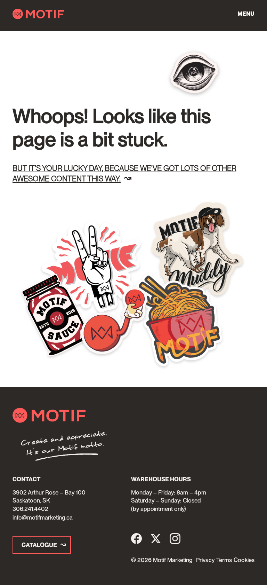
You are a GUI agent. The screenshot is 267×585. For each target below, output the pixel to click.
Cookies (244, 559)
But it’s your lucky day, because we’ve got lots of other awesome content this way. (124, 173)
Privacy (205, 559)
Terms (224, 559)
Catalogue (39, 544)
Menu (245, 13)
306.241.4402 (30, 508)
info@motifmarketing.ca (43, 517)
